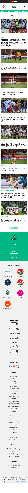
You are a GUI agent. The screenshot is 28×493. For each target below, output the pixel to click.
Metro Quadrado (14, 403)
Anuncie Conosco (14, 456)
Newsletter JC (14, 451)
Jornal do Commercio (14, 465)
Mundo (14, 384)
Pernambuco (14, 376)
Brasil (14, 381)
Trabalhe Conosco (14, 440)
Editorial (14, 251)
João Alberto (14, 408)
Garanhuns (14, 333)
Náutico (9, 11)
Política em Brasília (14, 389)
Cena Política (14, 386)
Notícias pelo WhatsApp (14, 449)
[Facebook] (10, 366)
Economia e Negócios (14, 406)
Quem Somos (14, 420)
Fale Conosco (14, 437)
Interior (14, 351)
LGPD (14, 430)
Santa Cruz (16, 11)
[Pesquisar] (25, 6)
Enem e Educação (14, 401)
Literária (14, 411)
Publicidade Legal (14, 454)
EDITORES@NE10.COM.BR (17, 481)
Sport (2, 11)
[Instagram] (14, 366)
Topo (12, 257)
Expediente (14, 435)
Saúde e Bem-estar (14, 396)
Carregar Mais (14, 227)
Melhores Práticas (14, 427)
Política (14, 379)
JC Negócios (14, 391)
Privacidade (14, 425)
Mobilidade (14, 398)
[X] (17, 366)
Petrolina (14, 338)
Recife (14, 324)
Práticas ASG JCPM (14, 422)
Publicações (14, 432)
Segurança (14, 393)
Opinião (14, 248)
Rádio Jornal (14, 468)
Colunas (14, 244)
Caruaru (14, 329)
